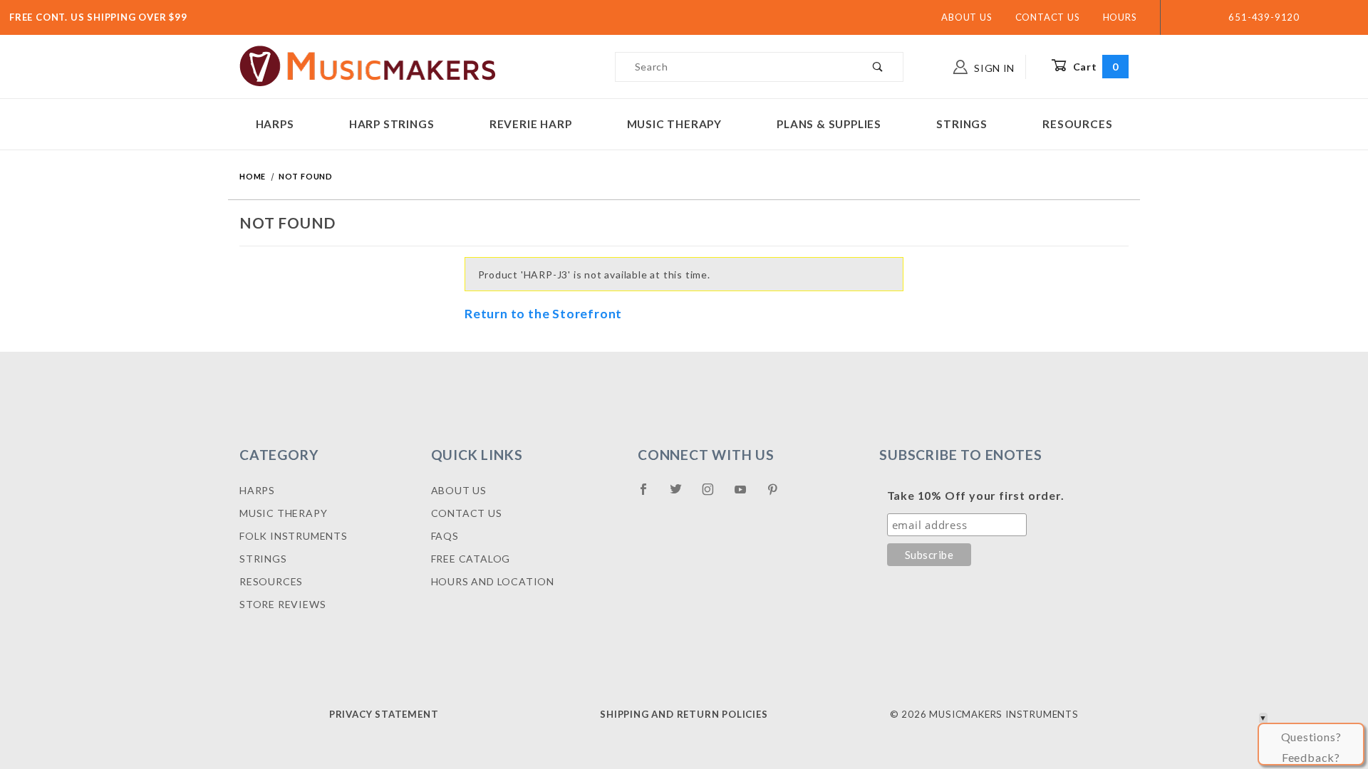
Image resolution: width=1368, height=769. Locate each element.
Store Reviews (282, 604)
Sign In (993, 68)
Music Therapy (674, 123)
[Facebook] (649, 494)
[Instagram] (714, 494)
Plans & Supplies (829, 123)
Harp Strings (392, 123)
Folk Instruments (293, 536)
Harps (275, 123)
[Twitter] (682, 494)
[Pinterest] (778, 494)
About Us (966, 17)
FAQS (445, 536)
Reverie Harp (530, 123)
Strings (962, 123)
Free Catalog (471, 559)
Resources (1077, 123)
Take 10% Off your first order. (975, 495)
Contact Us (1047, 17)
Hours (1120, 17)
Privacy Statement (384, 714)
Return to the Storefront (543, 313)
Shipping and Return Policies (683, 714)
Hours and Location (492, 581)
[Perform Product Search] (878, 67)
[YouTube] (747, 494)
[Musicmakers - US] (368, 65)
